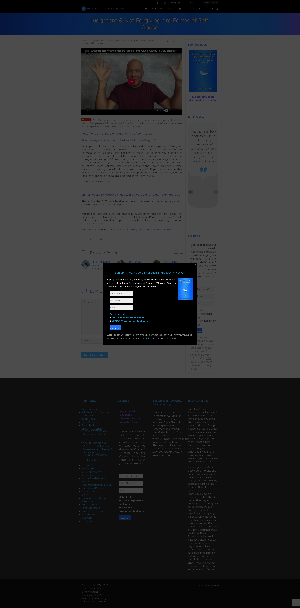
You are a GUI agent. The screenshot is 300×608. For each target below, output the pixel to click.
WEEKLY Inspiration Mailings (129, 321)
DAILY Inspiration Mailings (127, 317)
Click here (144, 338)
